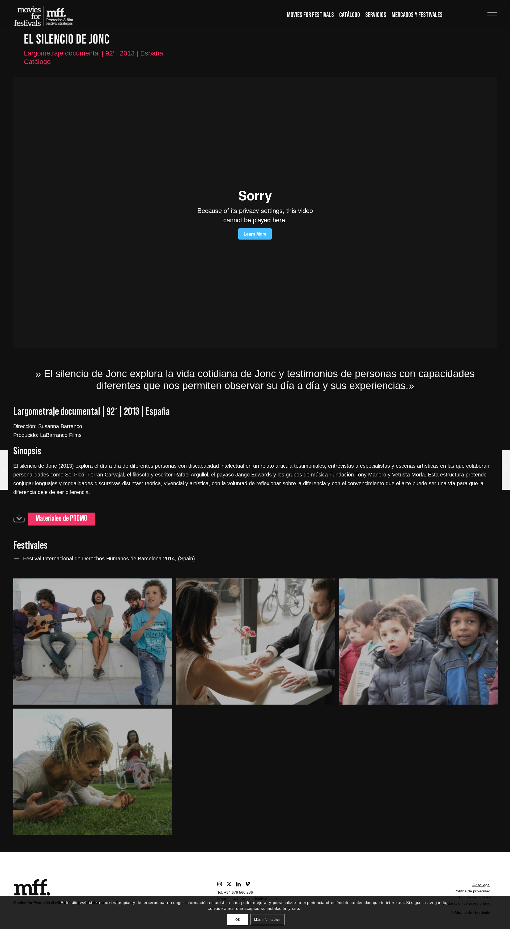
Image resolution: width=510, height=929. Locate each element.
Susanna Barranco (60, 426)
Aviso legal (481, 885)
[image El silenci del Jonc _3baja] (94, 774)
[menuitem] (310, 15)
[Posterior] (485, 212)
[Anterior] (25, 212)
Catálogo (349, 15)
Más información (267, 920)
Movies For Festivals (310, 15)
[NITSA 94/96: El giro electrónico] (506, 470)
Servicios (375, 15)
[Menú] (483, 12)
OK (237, 920)
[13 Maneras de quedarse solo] (4, 470)
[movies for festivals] (43, 14)
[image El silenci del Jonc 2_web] (257, 643)
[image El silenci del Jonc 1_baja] (420, 643)
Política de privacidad (472, 891)
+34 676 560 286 (238, 892)
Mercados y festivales (417, 15)
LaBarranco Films (61, 435)
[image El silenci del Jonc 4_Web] (94, 643)
